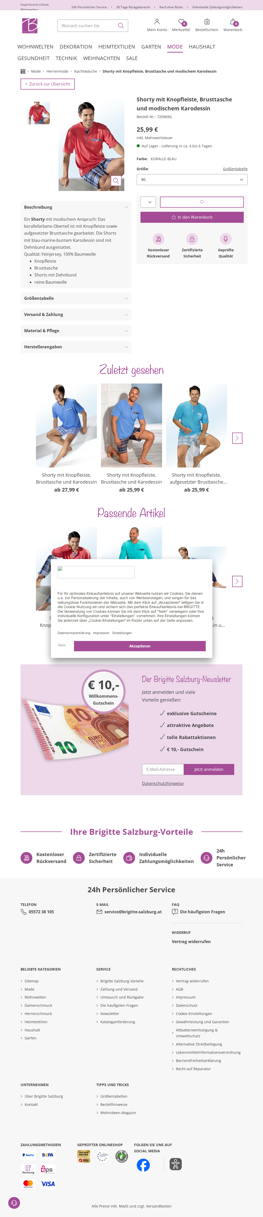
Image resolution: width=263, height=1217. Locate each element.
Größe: (143, 168)
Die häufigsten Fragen (202, 912)
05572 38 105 (41, 912)
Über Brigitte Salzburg (44, 1096)
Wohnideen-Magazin (118, 1112)
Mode (29, 989)
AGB (179, 989)
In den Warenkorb (195, 217)
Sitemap (32, 981)
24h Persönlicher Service (89, 7)
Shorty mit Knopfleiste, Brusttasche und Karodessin (66, 478)
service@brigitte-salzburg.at (133, 912)
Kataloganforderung (117, 1021)
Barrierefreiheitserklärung (198, 1060)
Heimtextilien (36, 1021)
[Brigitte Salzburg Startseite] (29, 26)
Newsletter (109, 1013)
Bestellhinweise (113, 1104)
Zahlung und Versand (119, 989)
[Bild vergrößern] (116, 181)
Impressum (185, 997)
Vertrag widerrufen (191, 941)
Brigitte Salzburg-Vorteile (122, 981)
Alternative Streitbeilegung (199, 1044)
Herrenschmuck (38, 1013)
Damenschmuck (38, 1005)
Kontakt (31, 1104)
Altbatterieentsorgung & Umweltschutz (197, 1033)
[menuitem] (35, 47)
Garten (30, 1038)
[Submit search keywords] (121, 26)
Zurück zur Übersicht (49, 84)
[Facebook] (143, 1165)
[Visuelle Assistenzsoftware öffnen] (173, 1164)
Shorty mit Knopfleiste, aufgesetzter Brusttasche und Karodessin (196, 478)
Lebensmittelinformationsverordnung (208, 1052)
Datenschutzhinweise (163, 783)
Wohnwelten (35, 997)
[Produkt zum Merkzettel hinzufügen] (202, 202)
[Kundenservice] (14, 1203)
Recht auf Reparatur (193, 1068)
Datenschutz (187, 1005)
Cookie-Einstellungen (194, 1013)
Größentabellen (113, 1096)
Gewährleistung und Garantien (202, 1021)
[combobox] (92, 26)
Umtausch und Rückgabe (122, 997)
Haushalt (32, 1030)
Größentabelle (235, 168)
